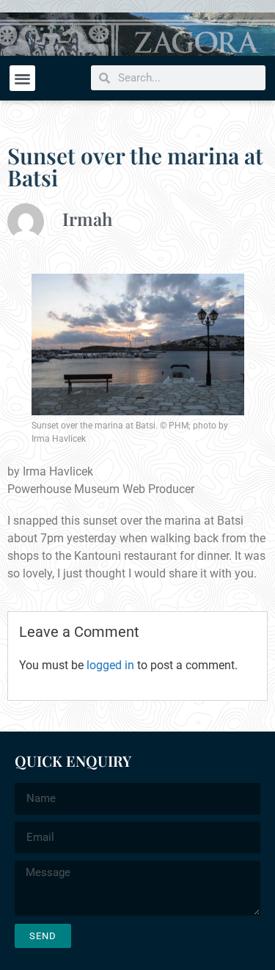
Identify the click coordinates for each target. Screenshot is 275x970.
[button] (22, 78)
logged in (110, 665)
